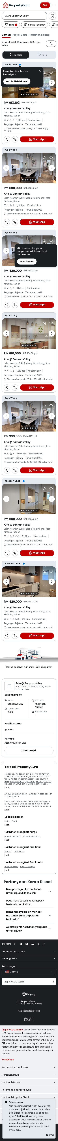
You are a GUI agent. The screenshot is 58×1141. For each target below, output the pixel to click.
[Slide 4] (28, 94)
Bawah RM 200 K (12, 836)
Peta (44, 55)
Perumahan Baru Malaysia (16, 1089)
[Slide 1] (21, 94)
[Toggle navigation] (54, 5)
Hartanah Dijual (10, 1074)
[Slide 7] (36, 94)
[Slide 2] (23, 94)
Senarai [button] (18, 55)
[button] (6, 35)
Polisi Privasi (21, 1116)
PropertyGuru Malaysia (15, 1067)
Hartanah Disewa (11, 1082)
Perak (14, 821)
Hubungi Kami (9, 958)
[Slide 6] (33, 94)
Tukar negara (9, 966)
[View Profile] (29, 64)
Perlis (6, 821)
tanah (12, 784)
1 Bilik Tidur (19, 851)
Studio (7, 851)
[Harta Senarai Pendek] (51, 72)
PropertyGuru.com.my (12, 1029)
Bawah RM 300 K (31, 836)
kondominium (17, 781)
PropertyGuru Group (13, 951)
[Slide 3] (26, 94)
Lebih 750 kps (11, 866)
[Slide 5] (31, 94)
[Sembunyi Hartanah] (44, 72)
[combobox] (27, 15)
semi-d (39, 781)
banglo (47, 781)
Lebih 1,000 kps (27, 866)
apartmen (30, 781)
